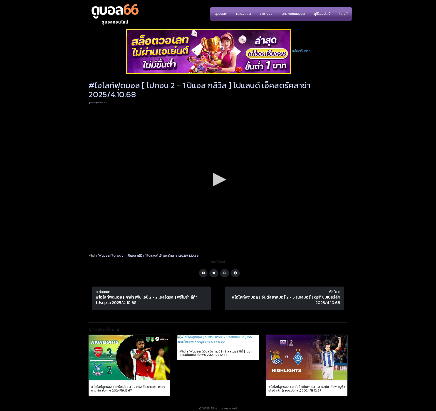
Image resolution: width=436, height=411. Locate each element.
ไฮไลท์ (343, 13)
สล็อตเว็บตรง (301, 51)
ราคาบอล (266, 13)
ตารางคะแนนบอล (293, 13)
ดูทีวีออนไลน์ (322, 13)
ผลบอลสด (243, 13)
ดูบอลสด (221, 13)
